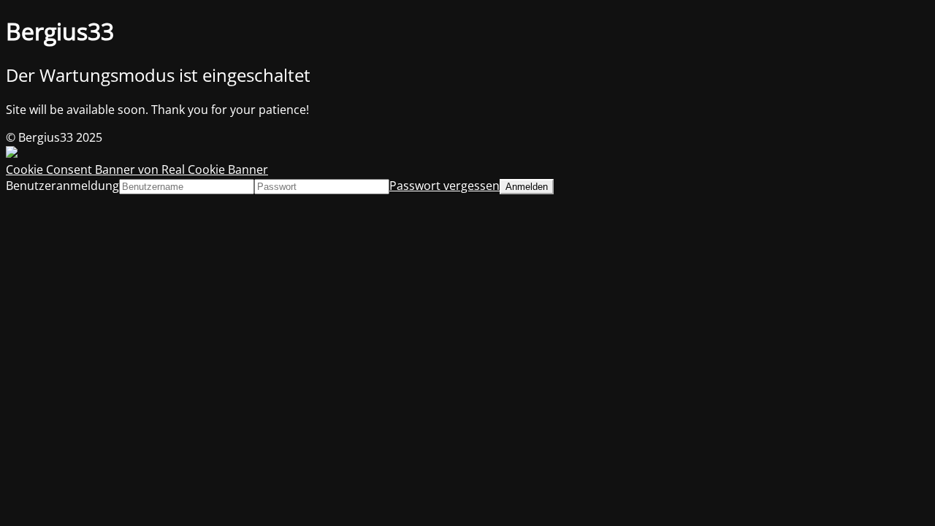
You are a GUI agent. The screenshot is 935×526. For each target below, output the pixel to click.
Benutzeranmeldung (62, 186)
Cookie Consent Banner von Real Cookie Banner (137, 169)
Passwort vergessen (444, 186)
